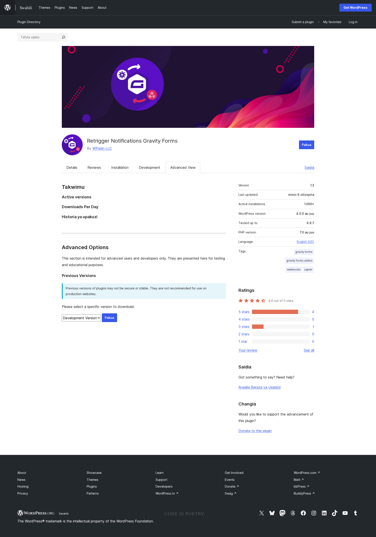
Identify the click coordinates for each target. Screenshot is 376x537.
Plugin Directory (28, 22)
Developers (164, 486)
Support (161, 479)
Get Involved (234, 473)
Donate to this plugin (255, 431)
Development (149, 167)
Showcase (94, 473)
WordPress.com (307, 473)
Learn (160, 473)
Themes (92, 479)
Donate (232, 486)
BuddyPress (304, 493)
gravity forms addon (299, 260)
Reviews (94, 167)
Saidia (309, 167)
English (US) (305, 241)
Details (71, 167)
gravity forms (303, 251)
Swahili (64, 513)
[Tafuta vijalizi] (63, 37)
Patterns (93, 493)
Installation (120, 167)
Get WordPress (356, 7)
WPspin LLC (102, 148)
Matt (299, 479)
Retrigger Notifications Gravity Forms (132, 141)
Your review (247, 350)
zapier (308, 269)
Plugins (92, 486)
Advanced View (183, 167)
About (21, 473)
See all (309, 350)
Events (230, 479)
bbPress (301, 486)
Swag (231, 493)
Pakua (306, 145)
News (21, 479)
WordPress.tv (167, 493)
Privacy (22, 493)
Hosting (23, 486)
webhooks (294, 269)
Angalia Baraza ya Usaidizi (259, 387)
